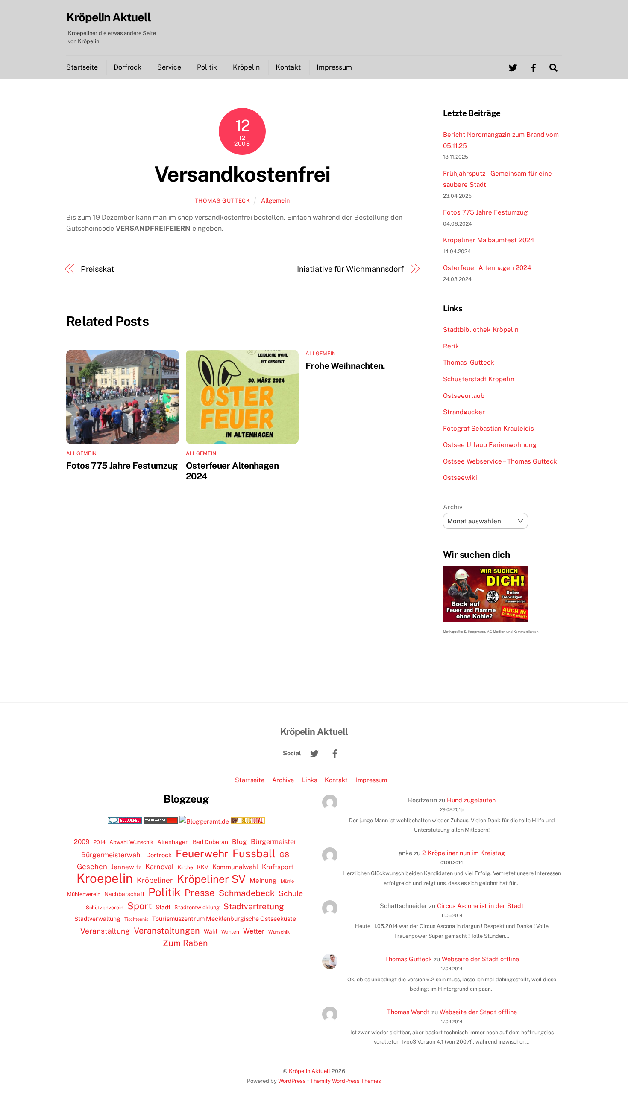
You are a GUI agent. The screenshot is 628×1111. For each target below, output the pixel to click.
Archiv (453, 507)
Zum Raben (185, 943)
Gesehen (92, 866)
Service (169, 67)
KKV (202, 867)
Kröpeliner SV (211, 879)
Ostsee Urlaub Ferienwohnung (490, 444)
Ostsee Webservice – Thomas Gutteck (500, 461)
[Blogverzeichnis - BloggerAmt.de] (204, 821)
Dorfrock (127, 67)
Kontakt (288, 67)
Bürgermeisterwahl (111, 855)
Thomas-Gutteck (468, 362)
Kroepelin (104, 878)
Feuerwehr (202, 853)
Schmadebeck (247, 893)
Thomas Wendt (408, 1011)
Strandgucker (464, 411)
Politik (207, 67)
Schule (291, 893)
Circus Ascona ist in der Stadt (480, 905)
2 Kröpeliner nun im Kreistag (463, 852)
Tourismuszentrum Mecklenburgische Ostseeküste (224, 918)
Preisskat (97, 268)
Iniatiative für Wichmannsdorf (350, 268)
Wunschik (279, 931)
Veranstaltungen (167, 930)
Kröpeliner (155, 880)
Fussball (254, 853)
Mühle (287, 881)
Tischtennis (136, 919)
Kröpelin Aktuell (309, 1071)
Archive (283, 779)
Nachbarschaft (124, 894)
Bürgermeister (273, 842)
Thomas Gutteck (222, 200)
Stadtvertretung (253, 906)
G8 (284, 854)
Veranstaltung (105, 930)
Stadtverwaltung (97, 918)
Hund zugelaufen (471, 800)
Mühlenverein (83, 894)
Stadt (163, 907)
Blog (239, 842)
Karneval (159, 866)
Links (309, 779)
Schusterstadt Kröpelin (478, 379)
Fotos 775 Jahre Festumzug (121, 465)
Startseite (82, 67)
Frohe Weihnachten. (345, 365)
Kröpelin (246, 67)
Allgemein (275, 200)
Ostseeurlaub (463, 395)
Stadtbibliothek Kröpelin (481, 329)
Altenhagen (173, 841)
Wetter (253, 931)
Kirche (185, 867)
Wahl (210, 931)
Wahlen (230, 932)
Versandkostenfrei (242, 174)
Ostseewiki (460, 477)
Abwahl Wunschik (131, 842)
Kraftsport (277, 866)
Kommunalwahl (235, 866)
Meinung (263, 880)
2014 (100, 842)
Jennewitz (126, 866)
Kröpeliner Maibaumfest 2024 (488, 240)
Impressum (334, 67)
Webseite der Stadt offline (480, 959)
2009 (82, 841)
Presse (200, 892)
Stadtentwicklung (197, 907)
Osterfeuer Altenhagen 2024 (487, 267)
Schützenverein (104, 908)
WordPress (292, 1081)
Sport (139, 905)
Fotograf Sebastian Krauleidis (488, 428)
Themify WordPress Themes (345, 1081)
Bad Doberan (210, 841)
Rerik (451, 346)
